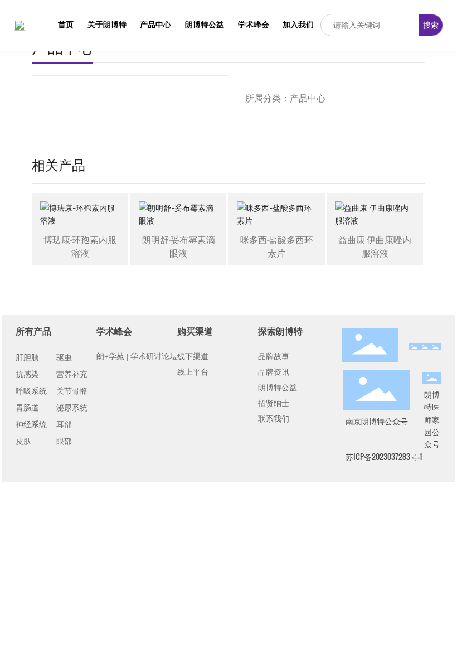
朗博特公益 (277, 388)
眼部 (64, 441)
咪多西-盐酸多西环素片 (276, 246)
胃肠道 (27, 408)
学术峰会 (114, 330)
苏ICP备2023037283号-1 (384, 456)
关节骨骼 (71, 391)
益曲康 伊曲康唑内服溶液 (374, 246)
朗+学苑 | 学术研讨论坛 (136, 356)
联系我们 (273, 419)
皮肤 (23, 441)
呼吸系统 (31, 391)
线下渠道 (192, 356)
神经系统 (31, 424)
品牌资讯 (273, 372)
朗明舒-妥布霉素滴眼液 (178, 246)
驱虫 (64, 358)
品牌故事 (273, 356)
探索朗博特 (280, 330)
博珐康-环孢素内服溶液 (79, 246)
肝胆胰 (27, 358)
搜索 (431, 25)
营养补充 (71, 374)
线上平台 (192, 372)
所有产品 (33, 330)
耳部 (64, 424)
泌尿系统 (71, 408)
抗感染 (27, 374)
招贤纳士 (273, 403)
